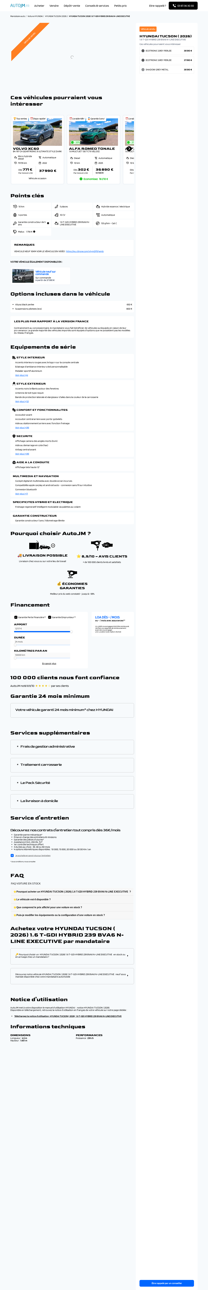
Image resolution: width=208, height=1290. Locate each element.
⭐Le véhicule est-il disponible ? (32, 899)
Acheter (39, 5)
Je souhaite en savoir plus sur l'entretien (33, 855)
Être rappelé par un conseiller (167, 1283)
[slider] (71, 631)
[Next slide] (129, 148)
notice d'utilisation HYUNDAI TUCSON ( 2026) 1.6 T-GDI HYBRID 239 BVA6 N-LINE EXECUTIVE (75, 1016)
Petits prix (120, 5)
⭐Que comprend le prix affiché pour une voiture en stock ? (47, 907)
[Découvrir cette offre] (37, 149)
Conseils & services (97, 5)
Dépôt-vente (72, 5)
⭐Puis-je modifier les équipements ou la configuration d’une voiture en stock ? (59, 915)
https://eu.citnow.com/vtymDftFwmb (85, 251)
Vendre (54, 5)
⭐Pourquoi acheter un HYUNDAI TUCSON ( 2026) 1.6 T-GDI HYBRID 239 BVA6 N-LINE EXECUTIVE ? (72, 891)
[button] (37, 150)
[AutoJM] (19, 6)
